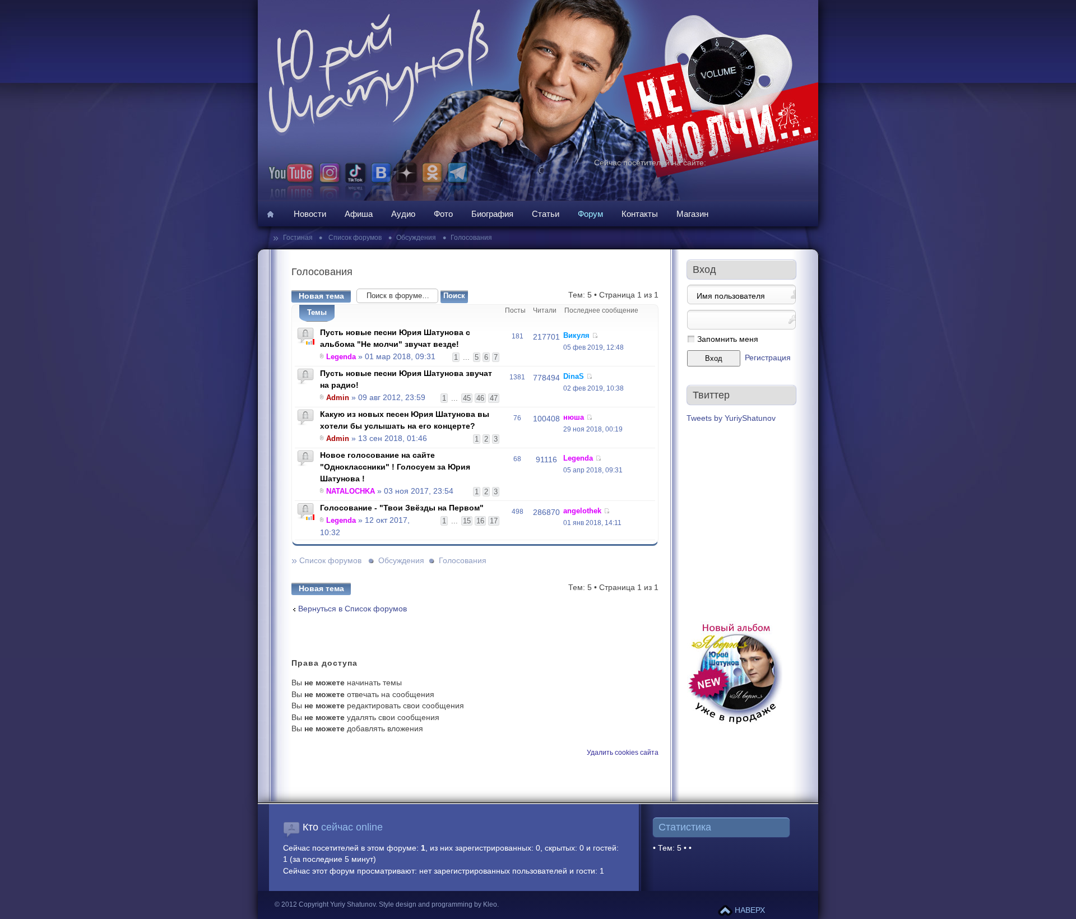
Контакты (640, 214)
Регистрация (768, 358)
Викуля (576, 335)
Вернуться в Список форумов (352, 609)
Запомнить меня (727, 339)
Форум (590, 214)
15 (467, 521)
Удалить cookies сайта (622, 752)
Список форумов (354, 238)
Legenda (341, 356)
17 (494, 521)
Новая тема (321, 296)
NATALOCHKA (350, 491)
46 (480, 398)
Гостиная (298, 238)
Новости (310, 214)
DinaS (573, 376)
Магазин (692, 214)
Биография (492, 214)
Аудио (403, 214)
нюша (573, 417)
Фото (443, 214)
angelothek (582, 511)
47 (494, 398)
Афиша (359, 214)
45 (467, 398)
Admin (337, 397)
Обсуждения (416, 238)
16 (480, 521)
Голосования (471, 238)
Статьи (545, 214)
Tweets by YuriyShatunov (731, 418)
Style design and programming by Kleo (438, 904)
